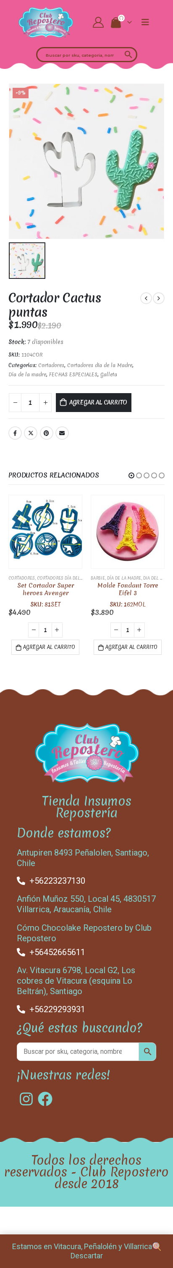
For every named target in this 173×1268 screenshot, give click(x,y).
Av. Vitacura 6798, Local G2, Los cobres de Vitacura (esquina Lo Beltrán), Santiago (76, 980)
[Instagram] (26, 1098)
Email (62, 433)
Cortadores (51, 365)
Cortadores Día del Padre (65, 578)
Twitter (30, 433)
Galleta (108, 374)
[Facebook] (45, 1098)
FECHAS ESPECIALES (73, 374)
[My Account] (98, 22)
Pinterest (46, 433)
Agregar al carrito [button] (49, 647)
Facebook (15, 433)
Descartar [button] (87, 1255)
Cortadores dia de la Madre (99, 365)
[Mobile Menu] (145, 22)
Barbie (98, 578)
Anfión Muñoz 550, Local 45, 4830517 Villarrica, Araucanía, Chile (86, 904)
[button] (131, 475)
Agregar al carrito (98, 402)
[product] (45, 531)
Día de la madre (27, 374)
